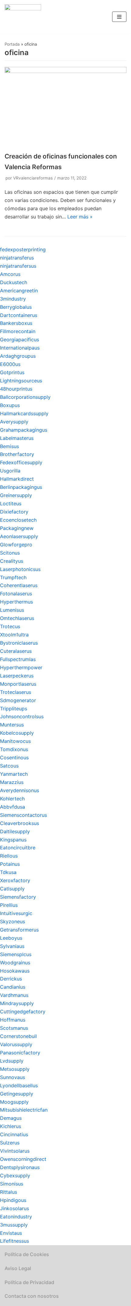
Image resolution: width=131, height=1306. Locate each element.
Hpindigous (13, 1200)
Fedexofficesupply (21, 462)
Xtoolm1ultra (14, 635)
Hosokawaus (15, 971)
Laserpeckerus (17, 676)
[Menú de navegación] (119, 17)
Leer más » (80, 217)
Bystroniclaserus (19, 643)
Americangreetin (19, 290)
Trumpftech (13, 577)
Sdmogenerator (18, 700)
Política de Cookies (27, 1254)
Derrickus (11, 979)
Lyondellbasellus (19, 1085)
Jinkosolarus (14, 1208)
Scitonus (10, 553)
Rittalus (8, 1192)
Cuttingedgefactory (22, 1011)
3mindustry (13, 299)
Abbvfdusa (12, 807)
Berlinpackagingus (21, 487)
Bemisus (9, 446)
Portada (12, 44)
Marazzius (11, 782)
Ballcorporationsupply (25, 397)
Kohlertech (12, 799)
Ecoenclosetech (18, 520)
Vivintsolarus (15, 1151)
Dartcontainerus (18, 315)
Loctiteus (10, 503)
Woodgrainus (15, 962)
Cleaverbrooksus (19, 823)
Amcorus (10, 274)
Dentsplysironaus (20, 1167)
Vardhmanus (14, 995)
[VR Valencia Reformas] (23, 17)
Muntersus (12, 725)
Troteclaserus (15, 692)
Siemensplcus (15, 954)
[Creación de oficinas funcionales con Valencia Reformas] (65, 71)
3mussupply (14, 1225)
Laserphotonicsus (20, 569)
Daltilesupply (15, 831)
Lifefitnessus (14, 1241)
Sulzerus (9, 1143)
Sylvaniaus (12, 946)
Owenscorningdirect (23, 1159)
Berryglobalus (16, 307)
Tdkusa (8, 872)
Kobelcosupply (17, 733)
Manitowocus (15, 741)
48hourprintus (16, 389)
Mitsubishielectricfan (24, 1110)
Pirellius (9, 905)
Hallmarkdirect (17, 479)
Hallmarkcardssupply (24, 413)
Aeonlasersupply (19, 536)
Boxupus (10, 405)
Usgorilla (10, 471)
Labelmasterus (17, 438)
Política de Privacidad (29, 1282)
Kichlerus (10, 1126)
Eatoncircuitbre (17, 848)
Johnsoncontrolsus (22, 716)
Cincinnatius (14, 1134)
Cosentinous (14, 757)
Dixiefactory (14, 512)
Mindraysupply (17, 1003)
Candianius (12, 987)
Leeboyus (11, 938)
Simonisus (11, 1184)
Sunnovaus (12, 1077)
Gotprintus (12, 372)
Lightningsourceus (21, 381)
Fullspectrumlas (18, 659)
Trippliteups (13, 708)
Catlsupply (12, 889)
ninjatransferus (17, 258)
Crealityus (11, 561)
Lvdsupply (11, 1061)
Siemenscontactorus (23, 815)
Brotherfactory (17, 454)
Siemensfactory (18, 897)
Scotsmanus (14, 1028)
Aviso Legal (18, 1268)
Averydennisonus (19, 790)
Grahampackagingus (23, 430)
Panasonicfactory (20, 1053)
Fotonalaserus (16, 593)
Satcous (9, 766)
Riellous (9, 856)
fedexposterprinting (23, 249)
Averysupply (14, 422)
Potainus (10, 864)
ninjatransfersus (18, 266)
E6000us (10, 364)
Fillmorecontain (17, 331)
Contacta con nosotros (32, 1296)
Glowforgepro (16, 545)
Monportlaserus (18, 684)
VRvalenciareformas (33, 178)
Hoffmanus (12, 1020)
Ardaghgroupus (18, 356)
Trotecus (10, 626)
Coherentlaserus (18, 585)
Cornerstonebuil (18, 1036)
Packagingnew (17, 528)
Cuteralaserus (16, 651)
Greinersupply (16, 495)
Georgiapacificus (19, 339)
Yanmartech (14, 774)
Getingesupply (16, 1094)
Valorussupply (16, 1044)
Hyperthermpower (21, 667)
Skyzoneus (12, 921)
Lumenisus (12, 610)
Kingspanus (13, 840)
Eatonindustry (16, 1217)
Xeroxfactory (15, 880)
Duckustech (13, 282)
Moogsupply (14, 1102)
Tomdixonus (14, 749)
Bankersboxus (16, 323)
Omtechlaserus (17, 618)
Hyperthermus (16, 602)
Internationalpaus (20, 348)
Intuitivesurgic (16, 913)
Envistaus (11, 1233)
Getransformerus (19, 930)
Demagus (11, 1118)
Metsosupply (15, 1069)
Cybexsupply (15, 1175)
